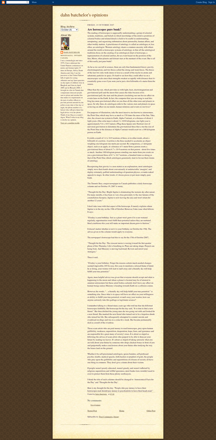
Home (121, 410)
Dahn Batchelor (72, 52)
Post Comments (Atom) (109, 416)
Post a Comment (95, 405)
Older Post (151, 410)
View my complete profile (70, 123)
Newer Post (92, 410)
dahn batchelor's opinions (84, 15)
